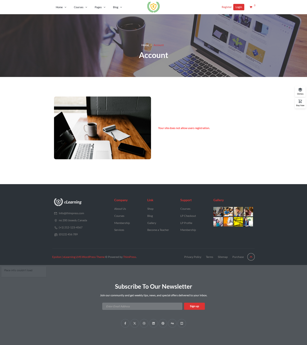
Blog (115, 7)
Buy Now (300, 105)
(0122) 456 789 (68, 234)
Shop (150, 208)
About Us (120, 208)
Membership (122, 222)
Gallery (151, 222)
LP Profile (186, 222)
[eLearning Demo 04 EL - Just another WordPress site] (153, 6)
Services (119, 229)
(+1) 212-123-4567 (70, 227)
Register (227, 7)
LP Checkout (188, 215)
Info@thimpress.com (71, 213)
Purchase (238, 256)
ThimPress (129, 256)
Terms (209, 256)
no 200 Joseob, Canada (73, 220)
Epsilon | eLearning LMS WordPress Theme (78, 256)
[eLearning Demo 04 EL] (68, 202)
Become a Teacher (158, 229)
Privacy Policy (192, 256)
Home (59, 7)
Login (239, 7)
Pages (98, 7)
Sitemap (223, 256)
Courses (79, 7)
